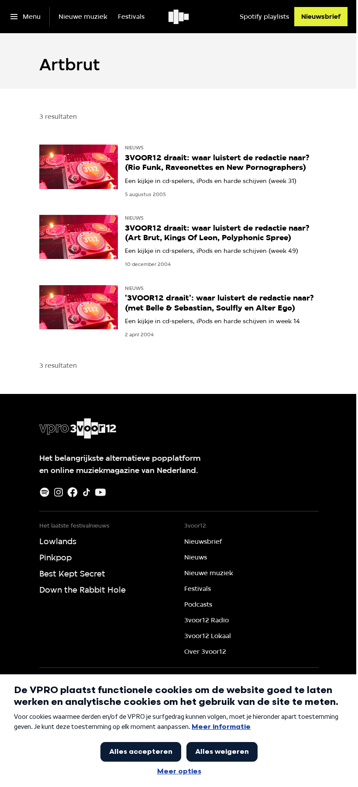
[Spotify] (44, 492)
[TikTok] (86, 492)
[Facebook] (72, 492)
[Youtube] (100, 492)
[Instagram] (58, 492)
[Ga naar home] (179, 16)
